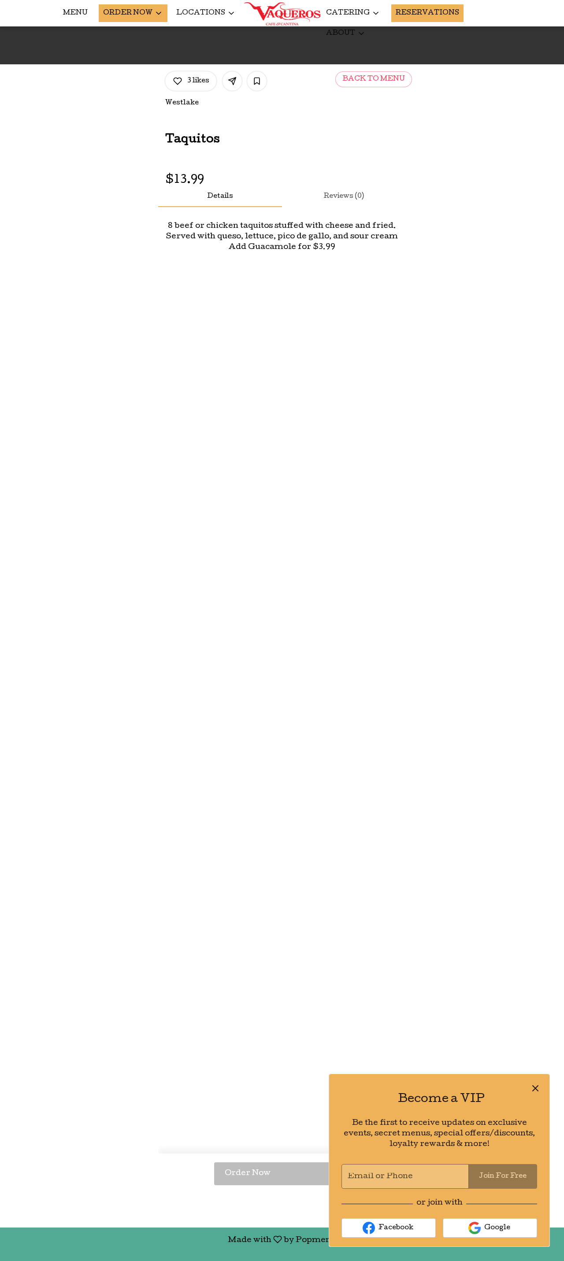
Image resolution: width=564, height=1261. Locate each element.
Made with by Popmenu (171, 1240)
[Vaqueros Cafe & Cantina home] (282, 14)
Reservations (427, 13)
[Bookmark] (257, 81)
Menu (75, 13)
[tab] (220, 196)
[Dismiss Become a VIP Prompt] (535, 1088)
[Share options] (232, 81)
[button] (133, 13)
